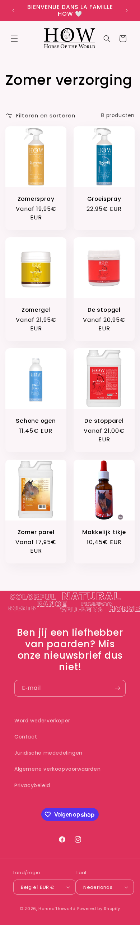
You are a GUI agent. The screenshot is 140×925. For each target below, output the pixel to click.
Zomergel (36, 309)
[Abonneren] (117, 688)
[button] (14, 39)
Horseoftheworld (57, 908)
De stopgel (104, 309)
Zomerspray (36, 198)
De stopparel (103, 420)
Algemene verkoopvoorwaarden (57, 769)
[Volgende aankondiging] (127, 10)
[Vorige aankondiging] (13, 10)
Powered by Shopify (99, 908)
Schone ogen (36, 420)
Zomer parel (36, 532)
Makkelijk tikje (104, 532)
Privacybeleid (32, 785)
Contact (25, 736)
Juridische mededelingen (48, 752)
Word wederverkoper (42, 720)
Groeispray (104, 198)
